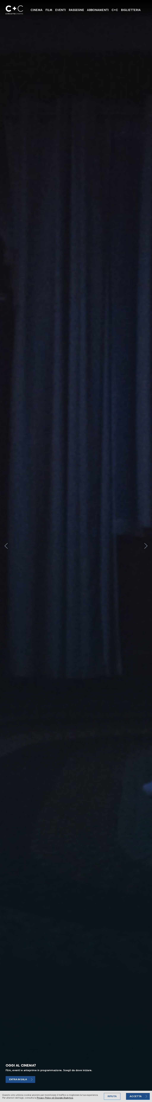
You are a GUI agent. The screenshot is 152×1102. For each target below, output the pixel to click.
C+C (115, 10)
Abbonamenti (98, 10)
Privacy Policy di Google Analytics (55, 1097)
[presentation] (6, 546)
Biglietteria (131, 10)
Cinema (36, 10)
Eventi (60, 10)
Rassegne (76, 10)
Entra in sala (18, 1079)
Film (48, 10)
